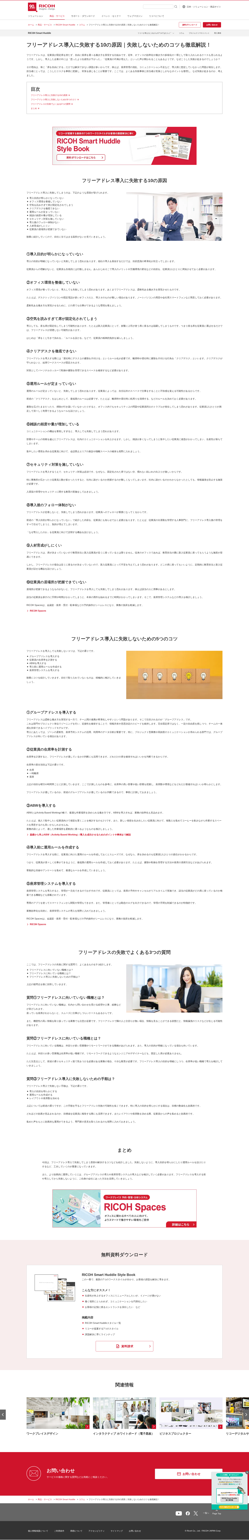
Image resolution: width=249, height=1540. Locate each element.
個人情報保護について (38, 1531)
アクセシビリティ (96, 1531)
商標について (76, 1531)
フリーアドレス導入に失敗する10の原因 (49, 95)
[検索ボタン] (175, 6)
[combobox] (158, 7)
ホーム (31, 25)
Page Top (216, 1513)
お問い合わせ (135, 1531)
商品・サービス (45, 25)
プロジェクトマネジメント (199, 33)
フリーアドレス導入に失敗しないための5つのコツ (53, 99)
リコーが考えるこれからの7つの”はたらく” (154, 33)
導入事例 (217, 33)
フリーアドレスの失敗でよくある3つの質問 (50, 104)
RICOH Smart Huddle (65, 25)
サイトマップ (117, 1531)
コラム (82, 25)
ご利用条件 (59, 1531)
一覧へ (206, 1513)
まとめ (34, 108)
